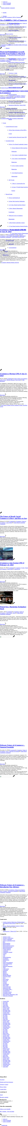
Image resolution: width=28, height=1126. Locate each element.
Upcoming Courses (7, 992)
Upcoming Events (7, 993)
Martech (7, 48)
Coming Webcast (7, 949)
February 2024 (6, 1034)
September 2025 (6, 1014)
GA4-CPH (5, 965)
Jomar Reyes (17, 24)
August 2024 (6, 1028)
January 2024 (6, 1036)
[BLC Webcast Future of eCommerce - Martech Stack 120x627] (7, 603)
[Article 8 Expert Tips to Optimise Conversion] (11, 87)
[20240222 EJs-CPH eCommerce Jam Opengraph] (7, 559)
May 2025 (5, 1018)
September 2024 (6, 1027)
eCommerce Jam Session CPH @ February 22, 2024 (12, 564)
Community (5, 951)
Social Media (6, 984)
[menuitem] (18, 85)
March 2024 (5, 1033)
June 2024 (5, 1030)
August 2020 (6, 1065)
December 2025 (6, 1010)
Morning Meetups (11, 380)
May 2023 (5, 1046)
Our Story (2, 1079)
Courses (5, 953)
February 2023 (6, 1048)
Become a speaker (4, 1097)
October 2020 (6, 1062)
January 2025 (6, 1021)
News (14, 613)
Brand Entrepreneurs (7, 947)
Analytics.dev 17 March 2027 (9, 931)
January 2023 (6, 1050)
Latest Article (9, 24)
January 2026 (6, 1009)
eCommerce (19, 23)
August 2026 (6, 1001)
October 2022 (6, 1053)
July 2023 (5, 1043)
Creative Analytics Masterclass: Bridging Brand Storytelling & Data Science (13, 922)
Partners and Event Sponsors (6, 1082)
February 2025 (6, 1020)
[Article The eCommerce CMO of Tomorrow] (11, 17)
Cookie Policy (3, 1089)
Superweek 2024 (7, 986)
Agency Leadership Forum (9, 940)
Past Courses (6, 979)
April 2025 (5, 1019)
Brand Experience (7, 948)
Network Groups (7, 976)
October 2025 (6, 1012)
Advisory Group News (8, 938)
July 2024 (5, 1029)
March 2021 (5, 1056)
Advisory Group (6, 936)
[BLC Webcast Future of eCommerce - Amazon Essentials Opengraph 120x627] (7, 637)
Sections (14, 59)
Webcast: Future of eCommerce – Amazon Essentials (12, 746)
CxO (4, 956)
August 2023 (6, 1042)
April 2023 (5, 1047)
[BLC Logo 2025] (7, 7)
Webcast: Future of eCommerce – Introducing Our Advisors (12, 886)
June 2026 (5, 1002)
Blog (4, 942)
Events (16, 234)
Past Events (15, 235)
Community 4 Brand (10, 98)
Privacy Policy (3, 1087)
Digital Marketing (7, 957)
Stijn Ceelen (5, 985)
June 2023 (5, 1045)
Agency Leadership (7, 939)
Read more (2, 34)
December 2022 (6, 1051)
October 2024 (6, 1025)
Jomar (4, 967)
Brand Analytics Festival (8, 945)
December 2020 (6, 1060)
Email (1, 1094)
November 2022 (6, 1052)
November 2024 (6, 1024)
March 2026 (5, 1006)
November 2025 (6, 1011)
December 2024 (6, 1023)
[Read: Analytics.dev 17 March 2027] (4, 930)
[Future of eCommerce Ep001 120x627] (7, 776)
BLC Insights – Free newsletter (7, 1111)
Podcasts (5, 981)
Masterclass (5, 974)
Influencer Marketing (7, 966)
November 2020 (6, 1061)
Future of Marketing (7, 963)
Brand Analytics (9, 34)
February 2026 (6, 1007)
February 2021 (6, 1057)
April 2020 (5, 1066)
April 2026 (5, 1005)
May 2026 (5, 1003)
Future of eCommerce (22, 378)
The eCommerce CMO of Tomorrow (13, 20)
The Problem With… (7, 989)
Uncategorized (6, 990)
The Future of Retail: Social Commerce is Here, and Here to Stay (13, 517)
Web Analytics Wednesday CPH (10, 994)
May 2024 (5, 1032)
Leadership (5, 970)
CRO (4, 954)
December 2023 (6, 1037)
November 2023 (6, 1038)
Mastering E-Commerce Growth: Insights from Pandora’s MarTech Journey (12, 53)
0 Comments (12, 23)
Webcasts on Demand (14, 751)
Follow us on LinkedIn (5, 1109)
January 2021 (6, 1059)
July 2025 (5, 1015)
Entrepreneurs (6, 960)
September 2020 (6, 1064)
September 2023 (6, 1041)
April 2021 (5, 1055)
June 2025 (5, 1016)
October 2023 (6, 1039)
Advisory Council (4, 1084)
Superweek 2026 (7, 988)
